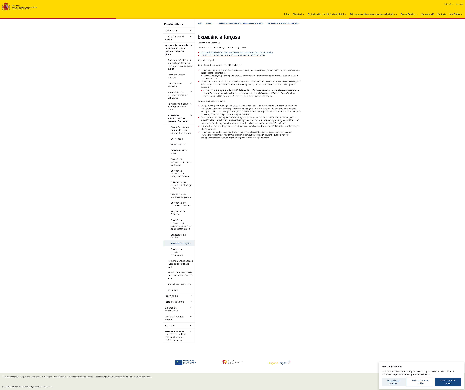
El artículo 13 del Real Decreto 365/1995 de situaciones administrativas (233, 55)
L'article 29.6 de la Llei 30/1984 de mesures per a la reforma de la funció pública (237, 52)
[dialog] (421, 375)
